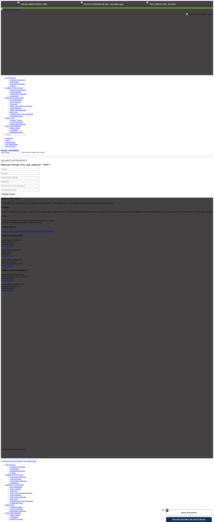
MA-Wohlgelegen (11, 144)
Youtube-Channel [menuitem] (16, 507)
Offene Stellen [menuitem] (15, 515)
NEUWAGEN (10, 78)
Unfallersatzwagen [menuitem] (16, 503)
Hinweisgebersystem (33, 231)
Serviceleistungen (16, 100)
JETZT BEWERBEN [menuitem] (13, 513)
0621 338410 (8, 280)
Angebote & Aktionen (17, 80)
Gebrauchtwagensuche (18, 90)
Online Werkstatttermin (18, 110)
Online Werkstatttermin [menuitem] (18, 497)
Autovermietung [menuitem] (15, 495)
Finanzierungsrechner (17, 84)
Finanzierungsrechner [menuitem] (17, 471)
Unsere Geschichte (16, 122)
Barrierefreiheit (47, 231)
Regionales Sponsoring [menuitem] (18, 511)
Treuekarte (13, 104)
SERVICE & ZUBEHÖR (14, 98)
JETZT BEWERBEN (13, 126)
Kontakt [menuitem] (12, 473)
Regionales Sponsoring (18, 124)
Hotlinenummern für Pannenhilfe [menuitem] (21, 501)
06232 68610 (8, 246)
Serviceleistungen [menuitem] (16, 487)
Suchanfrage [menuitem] (14, 483)
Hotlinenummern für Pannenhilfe (21, 114)
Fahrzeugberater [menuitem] (15, 479)
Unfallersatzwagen (16, 116)
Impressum (5, 231)
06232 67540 (8, 256)
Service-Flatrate (15, 102)
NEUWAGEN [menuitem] (10, 465)
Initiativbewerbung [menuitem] (16, 519)
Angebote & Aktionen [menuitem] (17, 467)
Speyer (7, 140)
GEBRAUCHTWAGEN (14, 88)
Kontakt (12, 86)
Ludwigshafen (10, 142)
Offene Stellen (15, 128)
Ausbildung (14, 130)
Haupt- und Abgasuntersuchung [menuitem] (21, 493)
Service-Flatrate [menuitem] (15, 489)
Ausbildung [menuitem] (14, 517)
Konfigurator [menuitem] (14, 469)
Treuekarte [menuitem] (13, 491)
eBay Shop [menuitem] (14, 499)
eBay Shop (14, 112)
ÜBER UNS (9, 118)
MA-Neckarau (10, 146)
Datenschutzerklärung (17, 231)
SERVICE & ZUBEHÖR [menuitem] (14, 485)
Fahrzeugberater (15, 92)
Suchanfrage (14, 96)
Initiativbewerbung (16, 132)
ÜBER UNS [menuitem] (9, 505)
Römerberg (9, 138)
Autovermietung (15, 108)
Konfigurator (14, 82)
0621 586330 (8, 266)
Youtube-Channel (16, 120)
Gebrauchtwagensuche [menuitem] (18, 477)
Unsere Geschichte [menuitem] (16, 509)
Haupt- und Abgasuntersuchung (21, 106)
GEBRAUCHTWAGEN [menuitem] (14, 475)
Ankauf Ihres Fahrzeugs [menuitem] (18, 481)
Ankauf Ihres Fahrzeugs (18, 94)
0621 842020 (8, 290)
